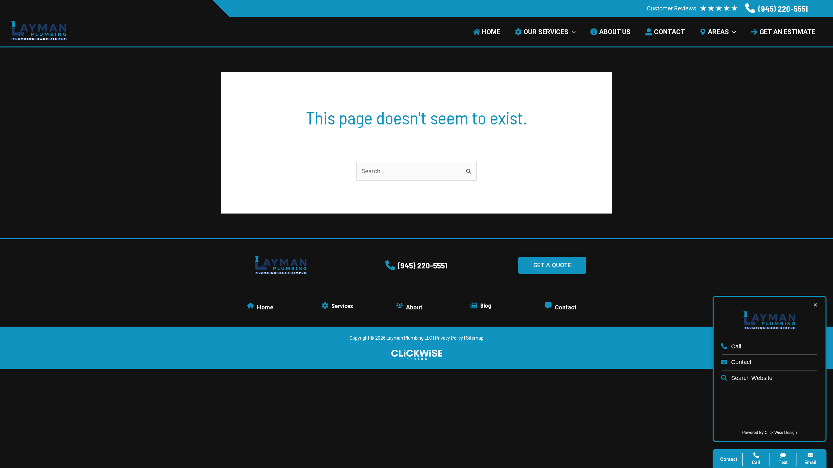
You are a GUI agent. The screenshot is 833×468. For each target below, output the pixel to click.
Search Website (751, 378)
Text (783, 462)
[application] (572, 31)
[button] (416, 265)
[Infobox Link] (776, 8)
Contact (740, 362)
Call (735, 346)
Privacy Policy (449, 338)
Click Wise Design (781, 432)
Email (810, 462)
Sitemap (475, 338)
